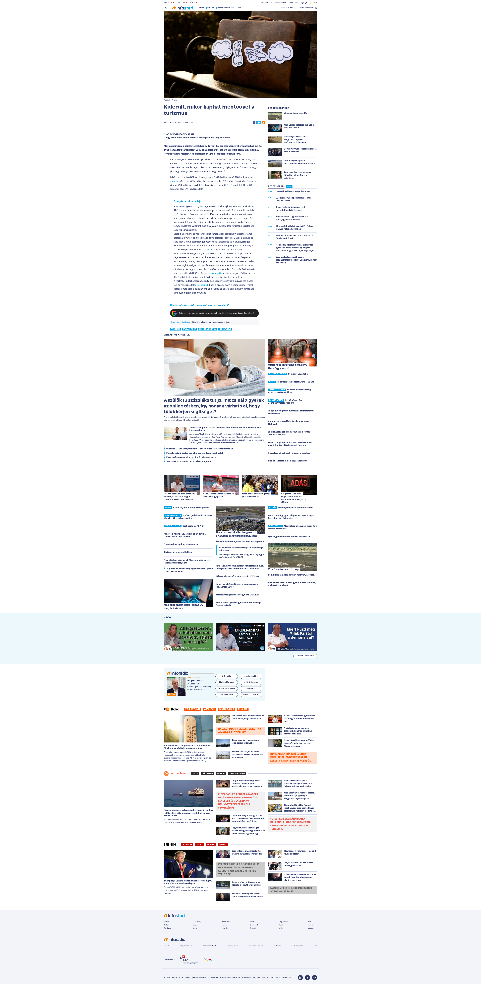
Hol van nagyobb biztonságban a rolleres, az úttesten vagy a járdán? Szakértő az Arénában (180, 496)
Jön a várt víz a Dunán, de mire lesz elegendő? (189, 461)
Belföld (166, 922)
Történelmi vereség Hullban (178, 552)
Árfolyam (209, 709)
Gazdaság (186, 322)
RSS (276, 977)
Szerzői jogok (267, 977)
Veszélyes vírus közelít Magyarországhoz (289, 453)
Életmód (224, 928)
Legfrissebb (283, 922)
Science (223, 845)
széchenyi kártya (207, 329)
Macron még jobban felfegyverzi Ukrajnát (237, 595)
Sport (199, 845)
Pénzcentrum (192, 709)
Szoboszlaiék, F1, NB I (193, 526)
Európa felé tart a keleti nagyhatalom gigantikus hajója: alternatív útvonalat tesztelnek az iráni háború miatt (188, 813)
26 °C (315, 2)
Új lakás (242, 709)
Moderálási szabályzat (251, 977)
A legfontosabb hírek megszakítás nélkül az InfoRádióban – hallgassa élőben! (293, 498)
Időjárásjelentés (232, 946)
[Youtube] (314, 977)
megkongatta (215, 273)
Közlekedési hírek (209, 946)
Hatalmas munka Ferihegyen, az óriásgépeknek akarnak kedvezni (236, 534)
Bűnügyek (254, 925)
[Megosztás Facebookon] (255, 123)
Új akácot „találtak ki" (298, 374)
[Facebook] (307, 977)
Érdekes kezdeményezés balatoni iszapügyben (240, 542)
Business (187, 845)
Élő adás (227, 676)
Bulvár (252, 922)
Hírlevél (310, 925)
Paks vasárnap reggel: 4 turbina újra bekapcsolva (191, 457)
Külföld (166, 925)
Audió (281, 925)
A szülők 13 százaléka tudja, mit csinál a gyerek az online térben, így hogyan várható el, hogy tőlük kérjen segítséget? (214, 406)
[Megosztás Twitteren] (259, 123)
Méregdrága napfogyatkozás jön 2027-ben (237, 576)
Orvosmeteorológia (255, 946)
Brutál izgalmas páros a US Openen (190, 508)
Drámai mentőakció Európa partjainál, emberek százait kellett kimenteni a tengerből (290, 757)
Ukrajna (210, 8)
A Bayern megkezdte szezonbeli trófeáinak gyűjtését (218, 495)
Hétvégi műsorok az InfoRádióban (295, 508)
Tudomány (197, 922)
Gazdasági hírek (297, 946)
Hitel (195, 773)
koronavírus (225, 329)
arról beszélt (201, 285)
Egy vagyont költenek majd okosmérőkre (289, 537)
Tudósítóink (225, 922)
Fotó (309, 922)
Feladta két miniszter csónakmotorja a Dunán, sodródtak (194, 453)
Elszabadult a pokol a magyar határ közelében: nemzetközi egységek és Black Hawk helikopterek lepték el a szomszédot (238, 801)
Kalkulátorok (237, 773)
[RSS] (300, 977)
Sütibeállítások (285, 977)
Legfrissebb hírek (186, 946)
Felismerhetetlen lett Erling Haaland (295, 382)
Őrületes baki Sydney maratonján (181, 544)
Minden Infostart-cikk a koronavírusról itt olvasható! (199, 305)
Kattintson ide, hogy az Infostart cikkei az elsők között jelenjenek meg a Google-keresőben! (216, 313)
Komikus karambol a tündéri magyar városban (291, 575)
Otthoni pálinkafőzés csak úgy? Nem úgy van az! (287, 366)
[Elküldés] (263, 123)
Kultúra (195, 925)
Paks (239, 8)
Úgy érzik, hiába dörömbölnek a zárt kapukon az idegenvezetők (198, 138)
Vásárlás (208, 773)
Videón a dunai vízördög (283, 569)
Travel (210, 845)
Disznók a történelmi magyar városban (287, 461)
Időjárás (311, 928)
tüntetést (209, 250)
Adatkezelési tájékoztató (230, 977)
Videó (281, 928)
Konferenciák (226, 709)
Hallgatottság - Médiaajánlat (194, 977)
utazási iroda (189, 329)
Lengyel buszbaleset (225, 8)
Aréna (315, 946)
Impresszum (213, 977)
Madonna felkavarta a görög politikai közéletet (256, 495)
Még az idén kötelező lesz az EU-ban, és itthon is (184, 607)
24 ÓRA (289, 187)
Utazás (221, 773)
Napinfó (253, 928)
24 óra (201, 8)
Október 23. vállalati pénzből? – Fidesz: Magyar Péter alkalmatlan (199, 449)
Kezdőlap (175, 322)
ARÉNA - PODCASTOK (306, 8)
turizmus (175, 329)
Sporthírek (277, 946)
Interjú (224, 925)
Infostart (169, 122)
